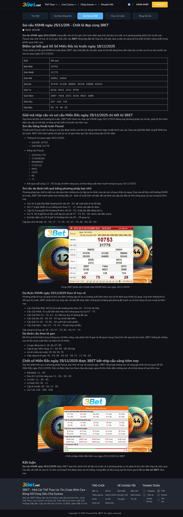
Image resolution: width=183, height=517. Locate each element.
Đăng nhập (142, 4)
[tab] (35, 16)
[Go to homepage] (31, 484)
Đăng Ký (159, 4)
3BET (32, 497)
